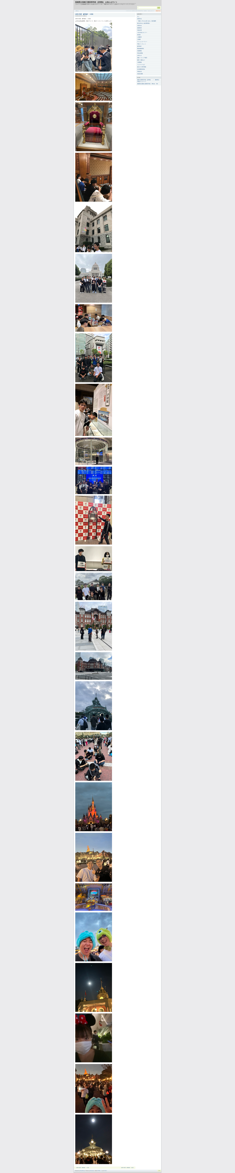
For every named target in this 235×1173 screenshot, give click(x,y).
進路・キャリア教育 (142, 57)
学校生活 (139, 71)
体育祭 (139, 34)
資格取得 (139, 28)
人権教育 (139, 37)
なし (138, 16)
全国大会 (139, 25)
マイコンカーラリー (142, 41)
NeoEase (92, 1170)
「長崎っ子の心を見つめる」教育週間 (146, 21)
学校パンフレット (141, 44)
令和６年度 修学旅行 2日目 (127, 1167)
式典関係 (139, 50)
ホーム (77, 10)
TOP (159, 1170)
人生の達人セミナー (142, 32)
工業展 (139, 39)
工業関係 (139, 62)
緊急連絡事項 (140, 48)
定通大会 (139, 18)
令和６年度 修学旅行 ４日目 (82, 1167)
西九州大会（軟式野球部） (143, 23)
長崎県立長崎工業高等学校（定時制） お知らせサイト (96, 2)
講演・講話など (141, 60)
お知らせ (139, 55)
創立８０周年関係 (141, 67)
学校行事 (139, 30)
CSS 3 (105, 1170)
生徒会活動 (140, 73)
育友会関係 (140, 53)
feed (158, 10)
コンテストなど (141, 64)
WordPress (82, 1170)
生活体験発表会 (141, 69)
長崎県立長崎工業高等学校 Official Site (147, 83)
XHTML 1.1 (99, 1170)
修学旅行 (139, 46)
